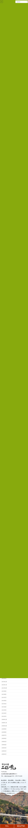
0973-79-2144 (8, 776)
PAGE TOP (25, 801)
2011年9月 (4, 691)
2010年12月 (4, 719)
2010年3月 (4, 747)
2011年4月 (4, 706)
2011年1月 (4, 716)
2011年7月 (4, 697)
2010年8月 (4, 732)
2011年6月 (4, 700)
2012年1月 (4, 678)
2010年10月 (4, 725)
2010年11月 (4, 722)
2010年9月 (4, 729)
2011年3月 (4, 710)
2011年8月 (4, 694)
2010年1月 (4, 754)
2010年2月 (4, 751)
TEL (7, 826)
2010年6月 (4, 738)
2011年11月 (4, 684)
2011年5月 (4, 703)
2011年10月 (4, 688)
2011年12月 (4, 681)
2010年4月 (4, 744)
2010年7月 (4, 735)
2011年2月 (4, 713)
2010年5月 (4, 741)
